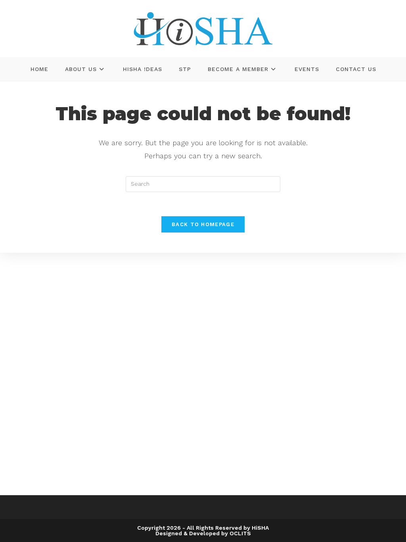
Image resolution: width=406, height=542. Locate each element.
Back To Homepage (203, 224)
